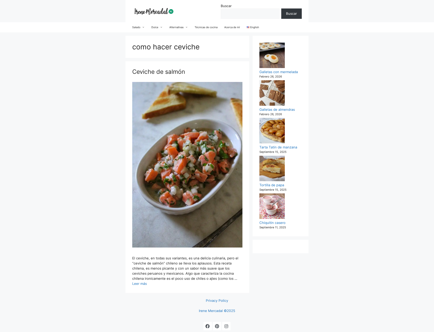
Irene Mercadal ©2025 (217, 311)
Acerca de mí (232, 27)
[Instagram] (226, 326)
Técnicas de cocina (206, 27)
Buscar (226, 6)
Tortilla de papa (271, 185)
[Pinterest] (217, 326)
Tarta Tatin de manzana (278, 147)
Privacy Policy (217, 301)
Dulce (154, 27)
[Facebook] (207, 326)
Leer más (139, 284)
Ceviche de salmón (158, 71)
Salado (136, 27)
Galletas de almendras (277, 110)
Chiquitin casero (272, 223)
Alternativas (176, 27)
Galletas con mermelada (278, 72)
